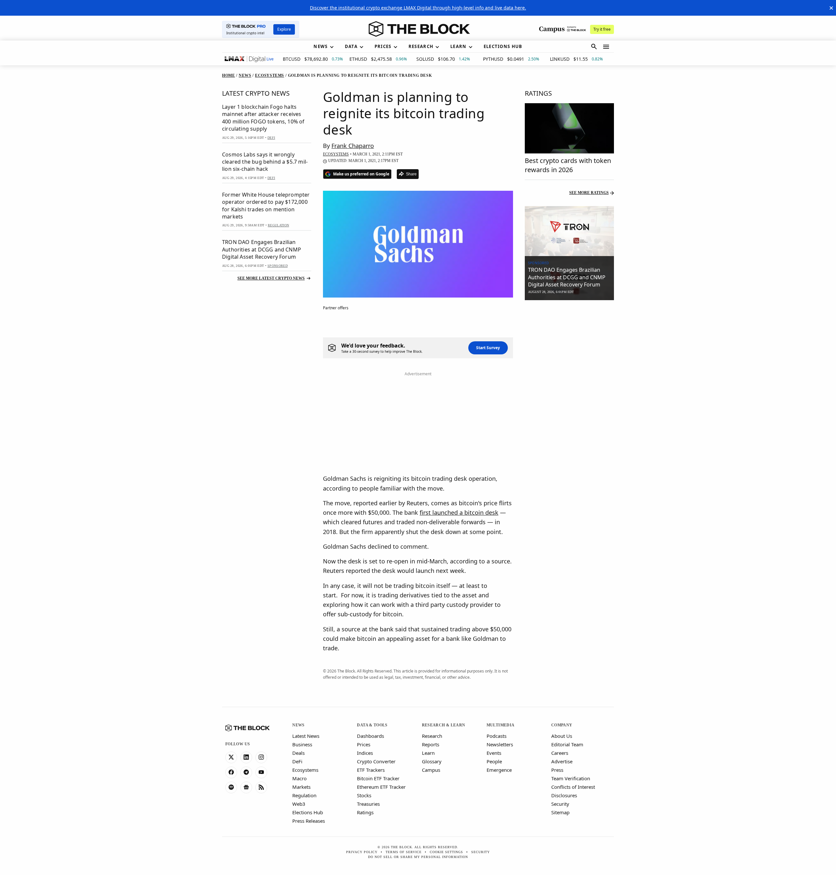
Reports (430, 744)
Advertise (561, 761)
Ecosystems (305, 769)
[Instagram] (261, 757)
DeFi (297, 761)
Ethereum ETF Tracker (381, 786)
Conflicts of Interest (573, 786)
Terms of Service (404, 852)
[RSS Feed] (261, 787)
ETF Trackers (371, 769)
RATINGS (538, 93)
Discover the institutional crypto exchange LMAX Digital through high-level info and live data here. (418, 8)
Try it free (602, 29)
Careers (559, 752)
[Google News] (246, 787)
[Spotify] (231, 787)
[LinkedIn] (246, 757)
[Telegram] (246, 772)
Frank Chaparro (352, 146)
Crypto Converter (376, 761)
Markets (301, 786)
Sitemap (560, 812)
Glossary (432, 761)
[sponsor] (569, 231)
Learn (428, 752)
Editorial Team (567, 744)
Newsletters (500, 744)
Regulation (304, 795)
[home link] (419, 29)
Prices (363, 744)
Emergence (499, 769)
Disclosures (564, 795)
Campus (431, 769)
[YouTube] (261, 772)
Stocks (364, 795)
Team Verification (570, 778)
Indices (365, 752)
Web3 (298, 803)
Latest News (305, 735)
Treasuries (368, 803)
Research (432, 735)
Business (302, 744)
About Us (561, 735)
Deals (298, 752)
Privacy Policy (362, 852)
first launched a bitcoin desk (459, 512)
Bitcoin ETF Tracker (378, 778)
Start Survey (488, 347)
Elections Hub (307, 812)
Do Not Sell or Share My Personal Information (418, 857)
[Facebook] (231, 772)
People (494, 761)
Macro (299, 778)
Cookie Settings (446, 852)
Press (557, 769)
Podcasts (496, 735)
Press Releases (308, 820)
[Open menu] (606, 46)
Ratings (365, 812)
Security (560, 803)
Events (494, 752)
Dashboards (370, 735)
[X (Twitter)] (231, 757)
